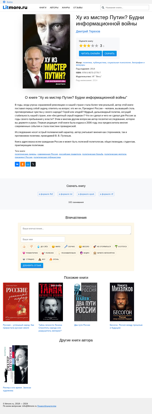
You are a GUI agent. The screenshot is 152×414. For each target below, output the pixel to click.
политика (87, 62)
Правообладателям (46, 406)
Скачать (110, 53)
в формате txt (65, 194)
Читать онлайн (90, 53)
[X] (33, 164)
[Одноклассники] (22, 164)
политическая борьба (92, 154)
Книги (42, 7)
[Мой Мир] (28, 164)
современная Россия (47, 154)
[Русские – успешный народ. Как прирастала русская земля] (16, 320)
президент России (23, 157)
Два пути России (82, 325)
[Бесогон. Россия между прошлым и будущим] (122, 320)
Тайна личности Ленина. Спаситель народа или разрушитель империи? (50, 328)
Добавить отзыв (32, 265)
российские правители (70, 154)
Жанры (66, 7)
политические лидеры (25, 154)
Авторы (54, 7)
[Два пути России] (85, 320)
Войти (10, 2)
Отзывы (77, 7)
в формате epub (86, 194)
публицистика (99, 62)
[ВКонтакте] (17, 164)
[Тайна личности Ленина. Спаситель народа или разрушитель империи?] (51, 320)
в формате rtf (106, 194)
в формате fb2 (46, 194)
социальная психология (119, 62)
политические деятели (115, 154)
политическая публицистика (47, 157)
